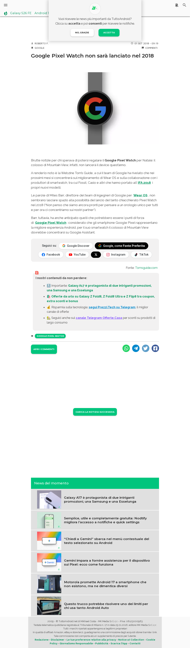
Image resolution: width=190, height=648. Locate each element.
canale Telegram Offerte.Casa (99, 318)
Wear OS (140, 195)
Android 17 (43, 13)
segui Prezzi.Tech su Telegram (112, 307)
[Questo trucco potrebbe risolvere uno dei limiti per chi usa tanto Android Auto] (49, 605)
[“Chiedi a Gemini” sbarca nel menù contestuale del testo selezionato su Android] (49, 540)
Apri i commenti (43, 349)
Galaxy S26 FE (21, 13)
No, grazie (82, 32)
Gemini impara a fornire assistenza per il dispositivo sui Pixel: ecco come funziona (107, 562)
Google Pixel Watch (50, 223)
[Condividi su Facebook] (155, 348)
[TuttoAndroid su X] (96, 254)
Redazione (42, 639)
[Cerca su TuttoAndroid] (184, 5)
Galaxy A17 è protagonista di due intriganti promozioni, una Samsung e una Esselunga (100, 499)
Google (39, 47)
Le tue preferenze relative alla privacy (91, 639)
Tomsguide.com (146, 268)
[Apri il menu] (5, 5)
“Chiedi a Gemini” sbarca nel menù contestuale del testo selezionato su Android (106, 541)
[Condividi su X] (145, 348)
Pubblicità (101, 643)
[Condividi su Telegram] (136, 348)
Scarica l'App (119, 643)
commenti (151, 47)
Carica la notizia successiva (95, 412)
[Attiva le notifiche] (176, 5)
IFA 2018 (144, 182)
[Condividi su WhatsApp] (126, 348)
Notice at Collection (131, 639)
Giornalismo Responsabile (76, 643)
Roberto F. (41, 43)
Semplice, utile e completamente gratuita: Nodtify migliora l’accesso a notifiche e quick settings (105, 520)
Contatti (135, 643)
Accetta (109, 32)
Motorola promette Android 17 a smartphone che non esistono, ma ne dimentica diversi (105, 584)
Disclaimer (57, 639)
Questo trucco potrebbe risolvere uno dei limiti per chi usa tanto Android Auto (106, 606)
